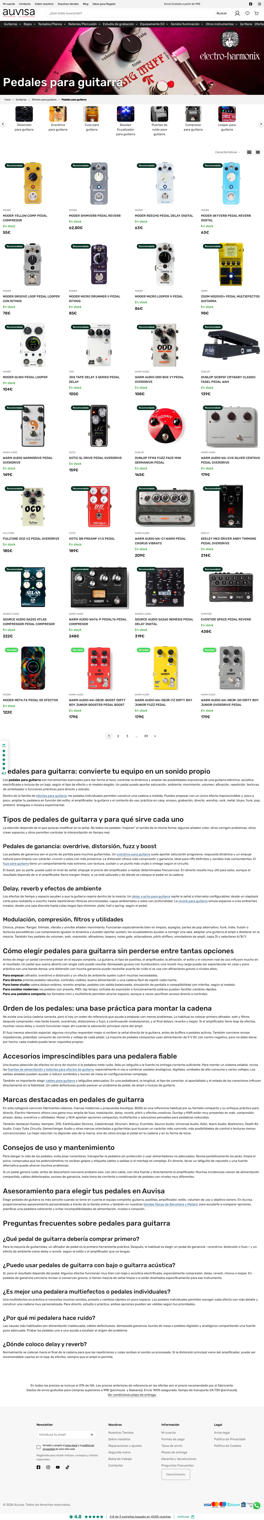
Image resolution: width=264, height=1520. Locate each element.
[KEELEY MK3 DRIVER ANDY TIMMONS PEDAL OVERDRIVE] (231, 506)
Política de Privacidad (229, 1439)
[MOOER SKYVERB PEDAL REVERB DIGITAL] (231, 183)
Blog (85, 4)
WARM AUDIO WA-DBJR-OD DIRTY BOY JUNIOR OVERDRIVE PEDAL (230, 702)
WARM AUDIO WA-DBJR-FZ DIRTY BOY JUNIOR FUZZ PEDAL (163, 702)
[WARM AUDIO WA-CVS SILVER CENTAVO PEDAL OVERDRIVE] (231, 426)
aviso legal (71, 1445)
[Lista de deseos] (247, 13)
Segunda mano (119, 1452)
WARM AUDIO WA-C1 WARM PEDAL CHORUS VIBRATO (160, 541)
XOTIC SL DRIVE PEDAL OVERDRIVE (95, 458)
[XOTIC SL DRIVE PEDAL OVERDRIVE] (99, 426)
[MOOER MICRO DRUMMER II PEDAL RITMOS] (99, 264)
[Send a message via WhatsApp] (256, 1505)
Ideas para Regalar (104, 4)
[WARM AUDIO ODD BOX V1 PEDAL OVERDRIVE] (165, 345)
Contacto (25, 4)
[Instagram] (259, 4)
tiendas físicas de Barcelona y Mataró (170, 1204)
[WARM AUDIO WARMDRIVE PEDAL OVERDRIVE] (33, 426)
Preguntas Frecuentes (177, 1465)
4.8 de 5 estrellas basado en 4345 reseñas (140, 1516)
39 (146, 736)
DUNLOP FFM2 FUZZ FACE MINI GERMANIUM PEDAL (158, 460)
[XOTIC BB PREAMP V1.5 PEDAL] (99, 506)
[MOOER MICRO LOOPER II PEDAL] (165, 264)
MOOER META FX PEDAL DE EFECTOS (30, 700)
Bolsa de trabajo (120, 1459)
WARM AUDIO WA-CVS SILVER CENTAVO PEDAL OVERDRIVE (230, 460)
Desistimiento (175, 1474)
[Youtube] (58, 1467)
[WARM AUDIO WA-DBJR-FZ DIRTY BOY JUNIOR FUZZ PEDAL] (165, 668)
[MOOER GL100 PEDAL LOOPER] (33, 345)
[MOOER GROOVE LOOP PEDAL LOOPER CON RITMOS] (33, 264)
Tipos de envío (171, 1446)
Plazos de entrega (174, 1452)
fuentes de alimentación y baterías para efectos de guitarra (51, 1069)
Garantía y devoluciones (178, 1459)
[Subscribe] (91, 1435)
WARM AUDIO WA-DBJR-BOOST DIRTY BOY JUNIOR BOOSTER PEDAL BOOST (97, 702)
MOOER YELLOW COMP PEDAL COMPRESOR (25, 218)
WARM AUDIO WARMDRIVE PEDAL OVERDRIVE (28, 460)
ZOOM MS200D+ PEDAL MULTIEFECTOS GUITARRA (230, 299)
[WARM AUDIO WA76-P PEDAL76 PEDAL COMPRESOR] (99, 587)
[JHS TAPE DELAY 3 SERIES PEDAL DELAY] (99, 345)
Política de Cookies (227, 1446)
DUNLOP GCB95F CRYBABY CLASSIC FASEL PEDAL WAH (228, 379)
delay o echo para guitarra (151, 896)
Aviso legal (222, 1432)
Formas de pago (173, 1439)
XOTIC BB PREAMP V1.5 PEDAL (92, 538)
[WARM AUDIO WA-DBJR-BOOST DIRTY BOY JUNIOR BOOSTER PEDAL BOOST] (99, 668)
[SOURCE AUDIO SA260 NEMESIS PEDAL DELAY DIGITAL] (165, 587)
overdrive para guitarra (133, 854)
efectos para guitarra (51, 796)
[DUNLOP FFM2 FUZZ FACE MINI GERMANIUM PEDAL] (165, 426)
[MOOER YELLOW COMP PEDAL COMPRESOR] (33, 183)
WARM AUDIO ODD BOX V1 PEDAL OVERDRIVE (159, 379)
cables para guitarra (60, 1080)
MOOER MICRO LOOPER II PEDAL (159, 296)
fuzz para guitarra (16, 863)
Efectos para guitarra (44, 99)
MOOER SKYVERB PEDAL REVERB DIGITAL (226, 218)
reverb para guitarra (193, 901)
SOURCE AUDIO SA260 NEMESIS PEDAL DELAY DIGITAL (164, 622)
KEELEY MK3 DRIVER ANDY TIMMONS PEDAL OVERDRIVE (228, 541)
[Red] (258, 152)
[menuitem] (13, 24)
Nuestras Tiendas (121, 1432)
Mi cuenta (9, 4)
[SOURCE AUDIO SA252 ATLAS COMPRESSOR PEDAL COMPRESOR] (33, 587)
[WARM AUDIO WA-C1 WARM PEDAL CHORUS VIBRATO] (165, 506)
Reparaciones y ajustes (125, 1446)
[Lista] (249, 152)
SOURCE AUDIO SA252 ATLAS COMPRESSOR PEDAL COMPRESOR (29, 622)
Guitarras (21, 99)
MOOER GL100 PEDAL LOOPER (25, 377)
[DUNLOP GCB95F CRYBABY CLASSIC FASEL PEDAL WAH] (231, 345)
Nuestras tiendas (68, 4)
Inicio (7, 99)
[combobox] (137, 13)
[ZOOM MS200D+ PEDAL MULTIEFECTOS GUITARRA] (231, 264)
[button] (256, 13)
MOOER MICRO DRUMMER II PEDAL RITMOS (94, 299)
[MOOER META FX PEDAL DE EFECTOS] (33, 668)
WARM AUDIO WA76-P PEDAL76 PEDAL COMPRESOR (98, 622)
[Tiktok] (67, 1467)
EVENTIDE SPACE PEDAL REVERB (226, 619)
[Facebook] (250, 4)
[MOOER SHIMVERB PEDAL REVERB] (99, 183)
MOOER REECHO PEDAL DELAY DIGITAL (164, 216)
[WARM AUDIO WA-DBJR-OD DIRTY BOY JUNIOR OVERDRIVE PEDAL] (231, 668)
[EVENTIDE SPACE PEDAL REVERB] (231, 587)
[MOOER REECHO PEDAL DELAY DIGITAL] (165, 183)
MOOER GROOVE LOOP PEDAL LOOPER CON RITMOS (31, 299)
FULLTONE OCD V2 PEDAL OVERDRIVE (31, 538)
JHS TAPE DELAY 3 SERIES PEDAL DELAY (94, 379)
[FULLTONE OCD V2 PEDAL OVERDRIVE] (33, 506)
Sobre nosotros (44, 4)
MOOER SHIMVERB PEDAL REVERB (95, 216)
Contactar (115, 1465)
